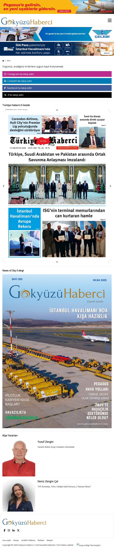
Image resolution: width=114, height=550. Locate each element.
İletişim (50, 540)
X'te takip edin (15, 95)
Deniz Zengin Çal (48, 481)
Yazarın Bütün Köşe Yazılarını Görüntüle (56, 446)
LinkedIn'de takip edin (19, 81)
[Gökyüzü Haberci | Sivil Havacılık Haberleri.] (3, 60)
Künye (16, 540)
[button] (107, 349)
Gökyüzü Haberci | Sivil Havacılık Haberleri (37, 545)
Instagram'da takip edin (20, 74)
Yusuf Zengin (46, 441)
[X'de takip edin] (18, 530)
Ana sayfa (6, 540)
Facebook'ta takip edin (19, 88)
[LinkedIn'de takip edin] (13, 530)
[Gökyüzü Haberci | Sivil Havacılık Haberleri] (28, 20)
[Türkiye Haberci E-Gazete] (57, 185)
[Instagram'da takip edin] (9, 530)
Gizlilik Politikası (28, 540)
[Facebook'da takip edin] (4, 530)
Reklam (41, 540)
